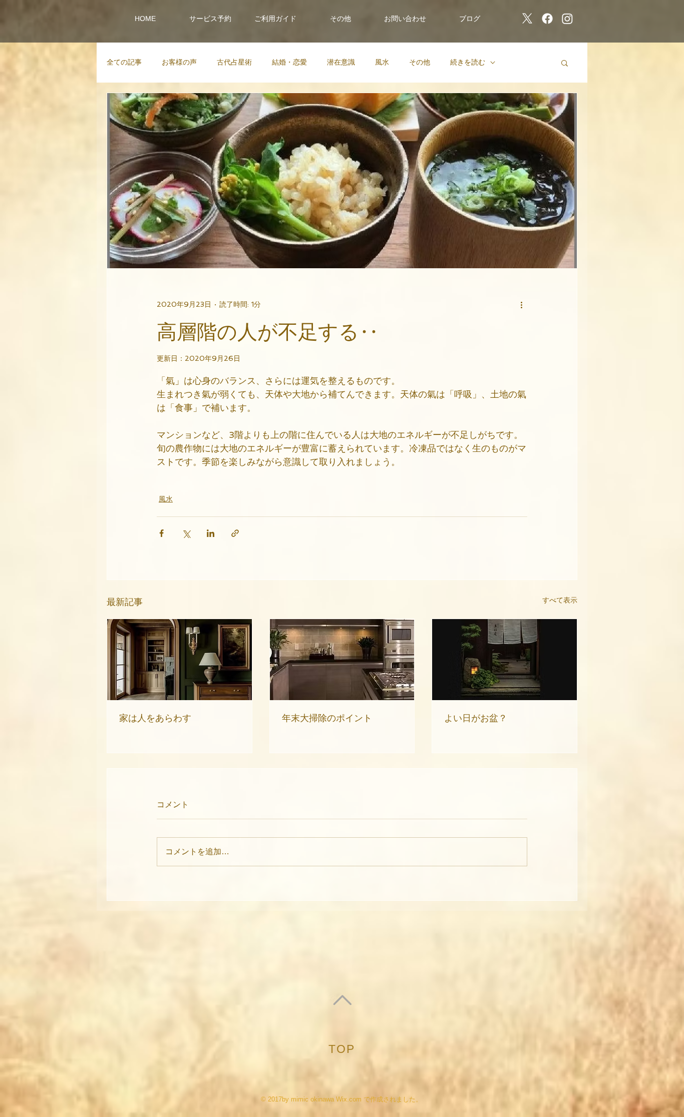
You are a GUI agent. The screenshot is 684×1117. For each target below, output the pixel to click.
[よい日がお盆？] (504, 659)
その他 (419, 62)
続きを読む (467, 62)
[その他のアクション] (521, 304)
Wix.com (349, 1099)
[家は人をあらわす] (179, 659)
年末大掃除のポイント (327, 718)
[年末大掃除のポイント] (342, 659)
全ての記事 (124, 62)
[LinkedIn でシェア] (210, 533)
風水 (382, 62)
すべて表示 (559, 600)
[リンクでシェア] (235, 533)
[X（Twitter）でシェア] (186, 533)
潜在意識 (341, 62)
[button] (210, 19)
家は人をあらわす (155, 718)
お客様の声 (179, 62)
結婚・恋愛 (289, 62)
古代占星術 (234, 62)
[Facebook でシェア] (161, 533)
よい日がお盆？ (475, 718)
